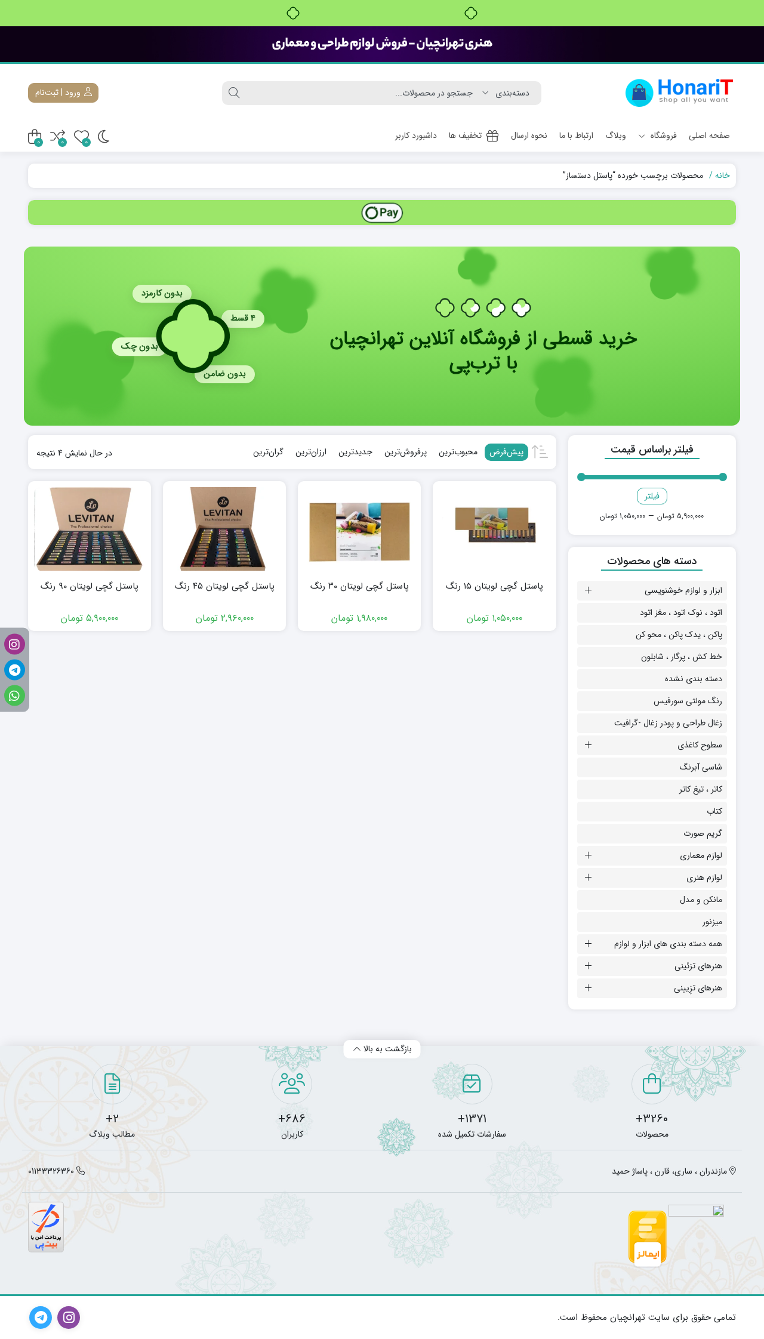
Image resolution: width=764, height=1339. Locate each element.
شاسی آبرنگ (701, 767)
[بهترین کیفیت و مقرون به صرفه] (382, 44)
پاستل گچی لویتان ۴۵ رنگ (225, 586)
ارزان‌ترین (310, 451)
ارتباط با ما (576, 135)
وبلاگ (615, 135)
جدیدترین (355, 451)
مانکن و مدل (701, 899)
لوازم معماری (701, 855)
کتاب (714, 811)
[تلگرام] (14, 669)
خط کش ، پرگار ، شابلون (681, 656)
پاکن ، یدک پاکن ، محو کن (679, 634)
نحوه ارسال (529, 135)
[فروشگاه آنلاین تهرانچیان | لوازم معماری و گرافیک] (679, 93)
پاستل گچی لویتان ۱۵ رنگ (494, 586)
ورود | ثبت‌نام (59, 92)
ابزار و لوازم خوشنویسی (683, 590)
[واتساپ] (14, 695)
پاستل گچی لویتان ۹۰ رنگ (89, 586)
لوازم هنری (704, 877)
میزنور (712, 921)
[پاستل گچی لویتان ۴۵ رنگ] (224, 529)
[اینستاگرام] (14, 643)
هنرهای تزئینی (698, 965)
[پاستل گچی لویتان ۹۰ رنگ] (89, 529)
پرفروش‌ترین (405, 451)
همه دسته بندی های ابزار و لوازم (668, 943)
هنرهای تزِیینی (698, 988)
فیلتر (652, 496)
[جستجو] (234, 93)
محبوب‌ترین (458, 451)
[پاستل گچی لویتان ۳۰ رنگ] (359, 529)
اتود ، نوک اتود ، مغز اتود (681, 612)
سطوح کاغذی (699, 745)
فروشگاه (662, 135)
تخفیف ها (465, 135)
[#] (382, 212)
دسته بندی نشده (693, 678)
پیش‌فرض (506, 451)
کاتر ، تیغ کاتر (700, 789)
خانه (722, 175)
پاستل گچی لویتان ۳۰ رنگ (359, 586)
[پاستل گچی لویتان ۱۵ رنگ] (494, 529)
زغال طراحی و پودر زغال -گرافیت (668, 722)
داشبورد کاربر (416, 135)
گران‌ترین (268, 451)
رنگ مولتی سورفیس (688, 700)
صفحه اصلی (709, 135)
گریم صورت (702, 833)
